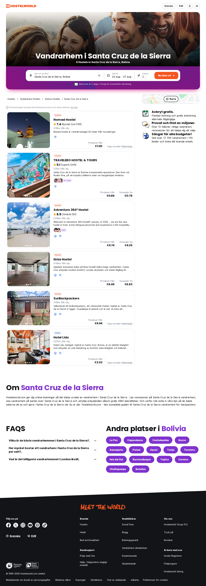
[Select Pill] (190, 6)
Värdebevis (96, 580)
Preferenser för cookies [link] (155, 580)
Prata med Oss (87, 556)
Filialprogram (170, 563)
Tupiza (164, 459)
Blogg (125, 532)
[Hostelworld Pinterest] (37, 525)
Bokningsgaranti (130, 540)
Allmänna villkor (63, 580)
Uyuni (153, 449)
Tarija (170, 449)
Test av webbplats (116, 580)
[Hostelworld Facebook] (8, 525)
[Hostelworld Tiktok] (44, 525)
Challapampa (118, 469)
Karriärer (168, 540)
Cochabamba (160, 440)
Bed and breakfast (89, 540)
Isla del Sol (116, 459)
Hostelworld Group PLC (176, 524)
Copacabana (135, 440)
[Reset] (99, 75)
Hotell (57, 333)
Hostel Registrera (173, 556)
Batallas (141, 469)
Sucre (182, 440)
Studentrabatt (129, 563)
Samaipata (116, 449)
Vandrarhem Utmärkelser (134, 548)
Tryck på (168, 532)
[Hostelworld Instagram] (23, 525)
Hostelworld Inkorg (173, 571)
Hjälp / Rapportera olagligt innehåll (93, 563)
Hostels (83, 524)
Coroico (183, 459)
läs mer (74, 107)
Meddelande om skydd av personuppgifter (28, 580)
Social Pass (128, 524)
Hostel (58, 115)
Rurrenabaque (142, 459)
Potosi (136, 449)
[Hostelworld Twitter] (15, 525)
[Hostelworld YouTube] (30, 525)
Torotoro (189, 449)
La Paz (114, 440)
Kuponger (81, 580)
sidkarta (135, 580)
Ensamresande (129, 556)
